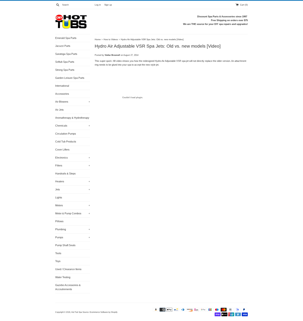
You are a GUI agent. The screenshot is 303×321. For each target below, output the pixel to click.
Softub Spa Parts (64, 62)
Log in (98, 5)
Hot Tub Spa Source (80, 312)
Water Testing (62, 277)
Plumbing (72, 229)
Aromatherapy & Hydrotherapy (72, 117)
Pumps (72, 237)
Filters (72, 165)
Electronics (72, 157)
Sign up (108, 5)
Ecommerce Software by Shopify (103, 312)
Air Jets (59, 109)
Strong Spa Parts (64, 70)
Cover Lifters (62, 149)
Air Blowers (72, 101)
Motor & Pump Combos (72, 213)
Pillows (59, 221)
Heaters (72, 181)
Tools (58, 253)
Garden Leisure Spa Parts (69, 78)
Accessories (62, 94)
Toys (57, 261)
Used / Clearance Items (68, 269)
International (62, 85)
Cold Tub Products (65, 141)
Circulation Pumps (65, 133)
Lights (58, 197)
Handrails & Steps (65, 173)
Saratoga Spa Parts (66, 54)
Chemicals (72, 125)
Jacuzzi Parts (62, 46)
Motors (72, 205)
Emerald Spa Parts (65, 38)
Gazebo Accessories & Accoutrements (68, 287)
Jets (72, 189)
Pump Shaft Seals (65, 245)
